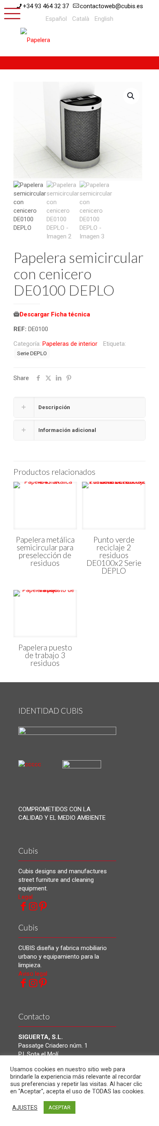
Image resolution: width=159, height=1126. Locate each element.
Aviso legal (32, 973)
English (104, 18)
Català (80, 18)
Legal (25, 897)
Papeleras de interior (69, 343)
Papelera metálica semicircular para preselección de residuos (45, 551)
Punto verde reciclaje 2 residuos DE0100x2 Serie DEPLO (113, 555)
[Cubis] (51, 39)
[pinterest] (43, 906)
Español (56, 18)
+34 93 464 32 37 (46, 6)
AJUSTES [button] (25, 1107)
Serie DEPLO (32, 353)
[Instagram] (33, 906)
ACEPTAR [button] (60, 1107)
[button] (131, 96)
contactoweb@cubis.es (111, 6)
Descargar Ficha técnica (55, 314)
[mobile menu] (11, 12)
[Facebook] (23, 906)
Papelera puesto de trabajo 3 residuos (45, 655)
